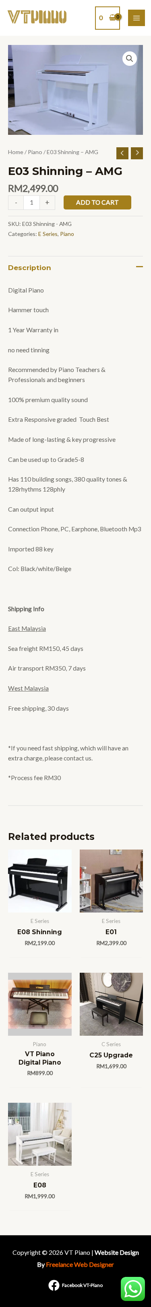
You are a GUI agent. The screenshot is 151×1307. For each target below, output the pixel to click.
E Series (48, 233)
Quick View (39, 905)
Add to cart (97, 202)
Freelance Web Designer (80, 1264)
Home (15, 151)
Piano (35, 151)
